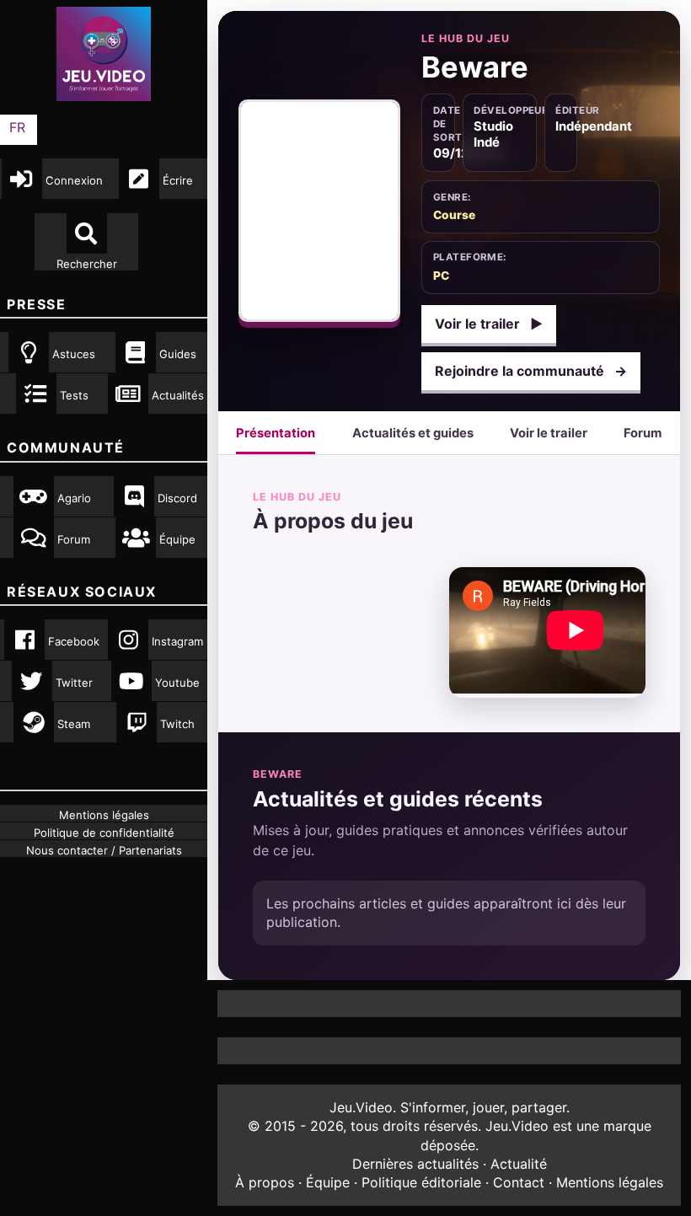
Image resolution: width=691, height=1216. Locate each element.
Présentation (275, 433)
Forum (643, 433)
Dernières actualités (415, 1163)
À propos (264, 1182)
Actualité (518, 1163)
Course (454, 215)
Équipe (328, 1182)
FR (17, 127)
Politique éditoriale (421, 1182)
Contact (518, 1182)
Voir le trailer (489, 323)
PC (441, 275)
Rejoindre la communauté (531, 370)
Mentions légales (609, 1182)
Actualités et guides (413, 433)
